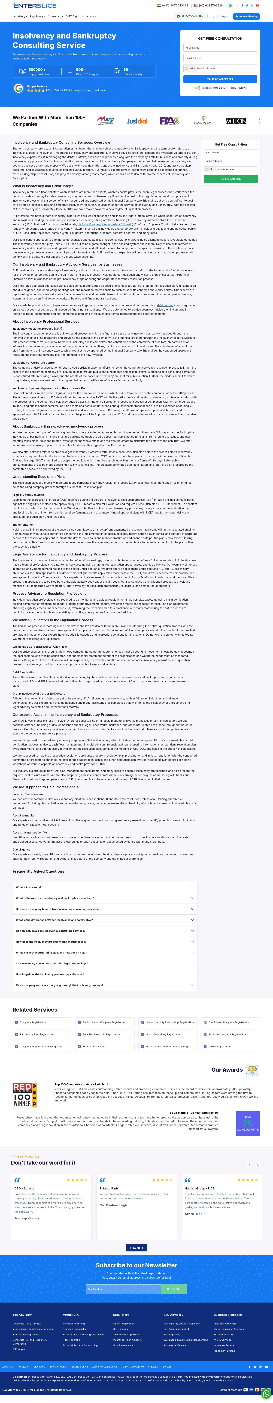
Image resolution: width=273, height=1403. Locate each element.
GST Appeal (19, 1349)
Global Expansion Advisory (229, 1328)
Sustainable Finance (175, 1345)
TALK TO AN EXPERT (220, 79)
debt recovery (166, 305)
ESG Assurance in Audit (177, 1328)
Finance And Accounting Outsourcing (84, 1334)
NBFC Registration (123, 1323)
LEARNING (39, 1366)
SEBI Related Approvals (126, 1334)
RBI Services (120, 1328)
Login (224, 16)
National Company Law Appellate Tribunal (104, 224)
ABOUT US (8, 1366)
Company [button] (88, 16)
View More (136, 1247)
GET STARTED (230, 178)
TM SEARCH (23, 1366)
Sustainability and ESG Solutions (182, 1323)
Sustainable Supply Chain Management (186, 1339)
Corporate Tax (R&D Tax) (27, 1323)
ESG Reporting (172, 1334)
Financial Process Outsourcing (80, 1345)
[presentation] (249, 1165)
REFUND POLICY (79, 1366)
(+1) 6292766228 (211, 5)
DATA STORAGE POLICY (104, 1366)
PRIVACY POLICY (58, 1366)
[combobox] (190, 68)
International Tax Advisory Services (33, 1328)
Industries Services (225, 1345)
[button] (212, 16)
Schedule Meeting (246, 16)
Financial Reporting (74, 1323)
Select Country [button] (192, 16)
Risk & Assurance (123, 1345)
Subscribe (174, 1289)
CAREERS (153, 1366)
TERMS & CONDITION (133, 1366)
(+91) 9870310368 (175, 5)
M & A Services (223, 1339)
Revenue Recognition (75, 1328)
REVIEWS (166, 1366)
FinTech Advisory (224, 1334)
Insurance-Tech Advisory (127, 1339)
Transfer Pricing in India (26, 1334)
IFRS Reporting (71, 1339)
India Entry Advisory (225, 1323)
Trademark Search (224, 1350)
